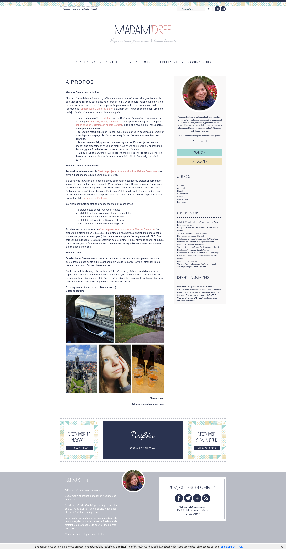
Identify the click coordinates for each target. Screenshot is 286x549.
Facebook (200, 152)
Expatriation (85, 61)
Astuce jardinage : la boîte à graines (191, 266)
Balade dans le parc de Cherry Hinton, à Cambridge (198, 252)
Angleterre (116, 61)
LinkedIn (85, 8)
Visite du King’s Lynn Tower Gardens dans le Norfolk (198, 247)
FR (217, 8)
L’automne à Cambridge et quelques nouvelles (195, 241)
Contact (93, 8)
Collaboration (182, 193)
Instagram (199, 161)
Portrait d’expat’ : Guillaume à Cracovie (203, 292)
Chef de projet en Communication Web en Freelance (127, 229)
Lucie (179, 286)
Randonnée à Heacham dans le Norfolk (193, 250)
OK (241, 546)
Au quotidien (182, 188)
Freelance (169, 61)
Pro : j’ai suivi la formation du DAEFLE (201, 295)
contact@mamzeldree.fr (195, 506)
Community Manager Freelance (104, 121)
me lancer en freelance (95, 198)
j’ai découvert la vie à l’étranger (96, 108)
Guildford (106, 118)
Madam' (143, 30)
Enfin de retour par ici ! (186, 225)
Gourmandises (200, 61)
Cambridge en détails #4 (187, 261)
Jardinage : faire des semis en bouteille (205, 289)
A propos (66, 8)
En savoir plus (228, 546)
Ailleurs (143, 61)
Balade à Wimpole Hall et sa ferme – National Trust (197, 222)
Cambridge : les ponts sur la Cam (190, 244)
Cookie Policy (182, 199)
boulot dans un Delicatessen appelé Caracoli (99, 124)
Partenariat (76, 8)
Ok (208, 9)
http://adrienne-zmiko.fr (197, 510)
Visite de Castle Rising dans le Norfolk (192, 233)
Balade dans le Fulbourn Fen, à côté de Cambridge (197, 238)
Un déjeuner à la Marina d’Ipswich (190, 236)
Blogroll (180, 191)
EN (223, 8)
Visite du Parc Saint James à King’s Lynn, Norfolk (197, 264)
